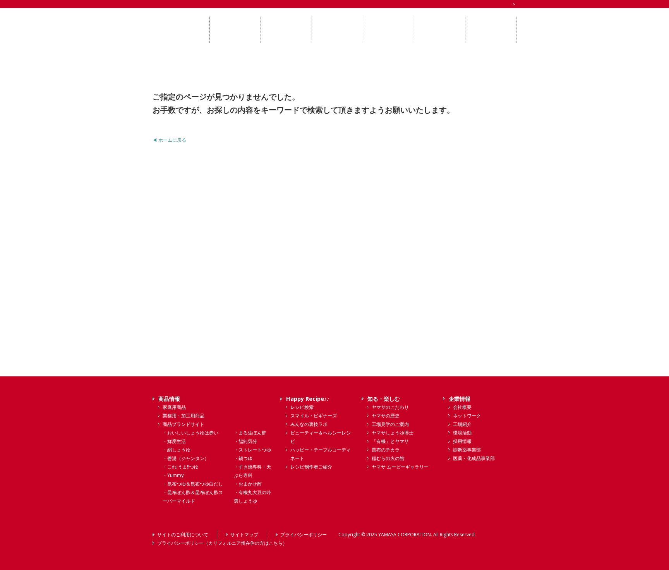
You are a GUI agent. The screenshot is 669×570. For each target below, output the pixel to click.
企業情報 (459, 398)
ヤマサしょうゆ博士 (392, 432)
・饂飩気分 (245, 441)
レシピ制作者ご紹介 (311, 467)
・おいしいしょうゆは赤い (190, 432)
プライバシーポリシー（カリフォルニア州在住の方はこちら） (222, 543)
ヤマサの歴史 (386, 415)
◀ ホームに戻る (169, 140)
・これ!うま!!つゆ (181, 467)
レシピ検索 (302, 407)
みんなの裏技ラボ (309, 424)
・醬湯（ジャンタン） (186, 458)
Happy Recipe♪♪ (307, 398)
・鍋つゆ (243, 458)
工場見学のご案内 (390, 424)
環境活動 (462, 432)
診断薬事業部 (467, 449)
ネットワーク (467, 415)
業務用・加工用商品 (183, 415)
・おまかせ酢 (248, 484)
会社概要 (462, 407)
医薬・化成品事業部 (474, 458)
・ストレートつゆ (252, 449)
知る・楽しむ (383, 398)
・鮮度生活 (174, 441)
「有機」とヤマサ (390, 441)
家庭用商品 (174, 407)
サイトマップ (244, 534)
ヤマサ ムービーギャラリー (400, 467)
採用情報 (462, 441)
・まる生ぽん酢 (250, 432)
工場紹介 (462, 424)
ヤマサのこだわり (390, 407)
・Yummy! (174, 475)
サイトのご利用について (182, 534)
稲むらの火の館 (388, 458)
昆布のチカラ (386, 449)
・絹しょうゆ (176, 449)
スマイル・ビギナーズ (313, 415)
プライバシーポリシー (303, 534)
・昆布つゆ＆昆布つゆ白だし (193, 484)
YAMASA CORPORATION (404, 534)
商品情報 (169, 398)
